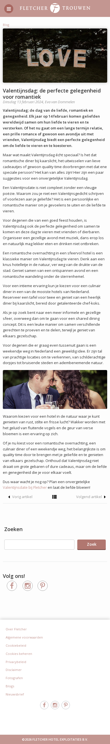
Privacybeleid (16, 662)
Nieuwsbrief (15, 694)
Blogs (10, 686)
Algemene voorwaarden (24, 637)
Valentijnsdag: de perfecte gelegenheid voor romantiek (52, 93)
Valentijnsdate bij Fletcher (25, 487)
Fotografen (14, 678)
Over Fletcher (16, 629)
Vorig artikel (21, 496)
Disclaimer (14, 670)
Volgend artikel (89, 496)
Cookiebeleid (16, 645)
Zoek (91, 544)
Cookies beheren (19, 653)
